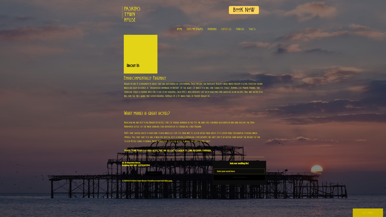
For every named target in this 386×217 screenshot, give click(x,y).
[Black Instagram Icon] (128, 173)
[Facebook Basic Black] (123, 173)
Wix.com (168, 180)
